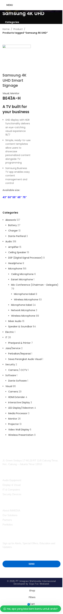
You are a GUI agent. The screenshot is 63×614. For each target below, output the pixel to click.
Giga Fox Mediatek (39, 584)
